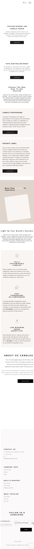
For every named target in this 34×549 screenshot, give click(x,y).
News (5, 474)
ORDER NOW (17, 42)
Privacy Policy (17, 541)
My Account (7, 483)
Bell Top (6, 499)
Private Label (7, 469)
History (6, 472)
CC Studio (25, 545)
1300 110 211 (8, 454)
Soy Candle (7, 496)
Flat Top (6, 501)
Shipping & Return (8, 487)
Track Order (7, 485)
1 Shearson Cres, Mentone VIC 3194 (14, 452)
